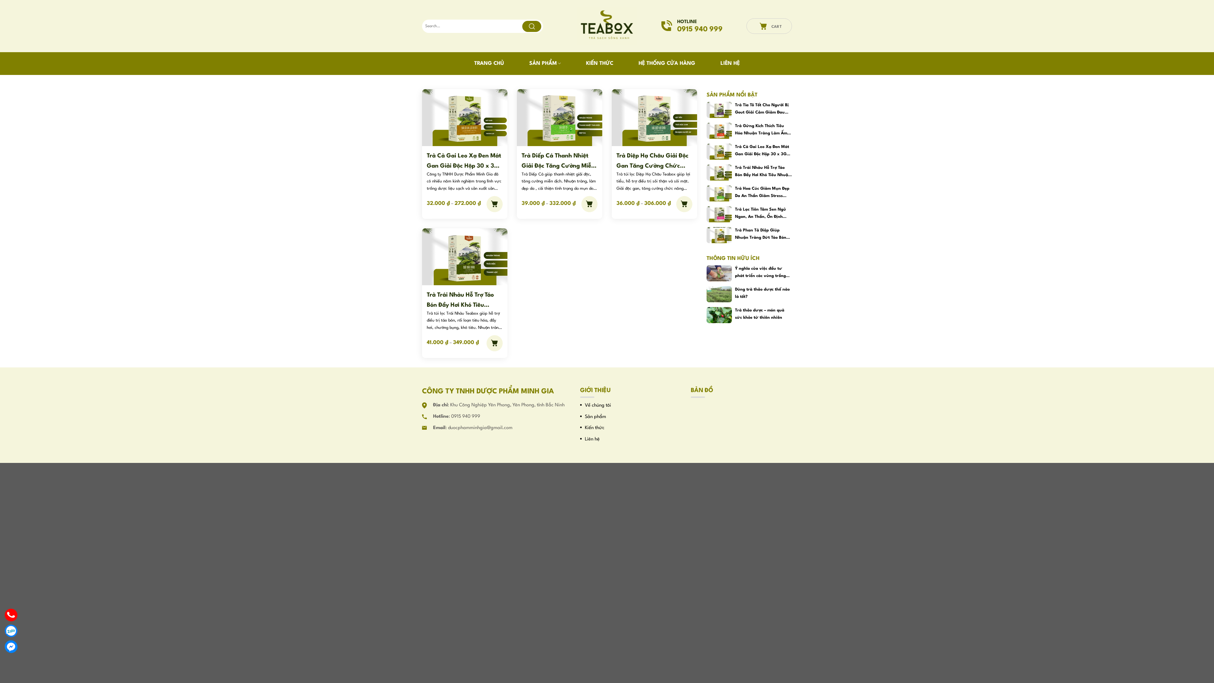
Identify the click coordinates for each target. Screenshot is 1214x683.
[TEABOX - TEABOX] (607, 26)
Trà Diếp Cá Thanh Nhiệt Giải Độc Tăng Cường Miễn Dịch (558, 161)
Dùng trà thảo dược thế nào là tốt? (762, 292)
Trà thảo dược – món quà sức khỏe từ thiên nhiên (759, 313)
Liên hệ (592, 439)
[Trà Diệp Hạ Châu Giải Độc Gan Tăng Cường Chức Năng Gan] (654, 117)
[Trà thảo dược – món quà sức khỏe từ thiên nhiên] (719, 315)
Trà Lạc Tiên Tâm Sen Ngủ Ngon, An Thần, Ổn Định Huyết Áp (760, 213)
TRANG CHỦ (489, 63)
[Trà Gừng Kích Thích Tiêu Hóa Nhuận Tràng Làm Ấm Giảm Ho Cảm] (719, 130)
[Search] (531, 26)
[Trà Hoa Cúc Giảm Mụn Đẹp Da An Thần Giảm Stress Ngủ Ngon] (719, 193)
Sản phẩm (595, 417)
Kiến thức (594, 428)
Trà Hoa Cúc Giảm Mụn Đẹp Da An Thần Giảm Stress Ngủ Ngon (762, 193)
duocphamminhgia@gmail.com (480, 428)
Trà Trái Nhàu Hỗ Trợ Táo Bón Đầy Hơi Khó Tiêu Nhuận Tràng (460, 300)
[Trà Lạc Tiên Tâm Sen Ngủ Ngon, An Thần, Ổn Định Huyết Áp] (719, 214)
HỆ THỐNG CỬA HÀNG (667, 63)
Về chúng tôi (598, 405)
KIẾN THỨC (599, 63)
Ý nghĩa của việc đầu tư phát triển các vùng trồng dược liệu (760, 273)
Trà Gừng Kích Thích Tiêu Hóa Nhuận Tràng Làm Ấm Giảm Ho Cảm (761, 130)
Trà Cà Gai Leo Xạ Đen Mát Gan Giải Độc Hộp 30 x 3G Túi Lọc (464, 161)
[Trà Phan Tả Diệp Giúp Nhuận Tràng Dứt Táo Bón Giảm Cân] (719, 235)
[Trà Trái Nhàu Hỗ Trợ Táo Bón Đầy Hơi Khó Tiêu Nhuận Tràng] (464, 256)
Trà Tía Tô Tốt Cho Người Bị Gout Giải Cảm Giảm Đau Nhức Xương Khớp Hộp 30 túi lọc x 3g (762, 109)
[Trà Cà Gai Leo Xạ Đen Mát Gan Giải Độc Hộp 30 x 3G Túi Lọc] (464, 117)
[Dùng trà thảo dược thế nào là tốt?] (719, 294)
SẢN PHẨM (543, 63)
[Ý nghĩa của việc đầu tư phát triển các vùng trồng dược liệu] (719, 273)
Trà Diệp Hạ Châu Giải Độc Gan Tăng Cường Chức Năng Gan (652, 161)
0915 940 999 (465, 416)
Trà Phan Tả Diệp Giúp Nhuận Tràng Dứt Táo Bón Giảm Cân (760, 234)
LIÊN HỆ (730, 63)
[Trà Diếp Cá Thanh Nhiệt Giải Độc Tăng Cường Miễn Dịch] (559, 117)
